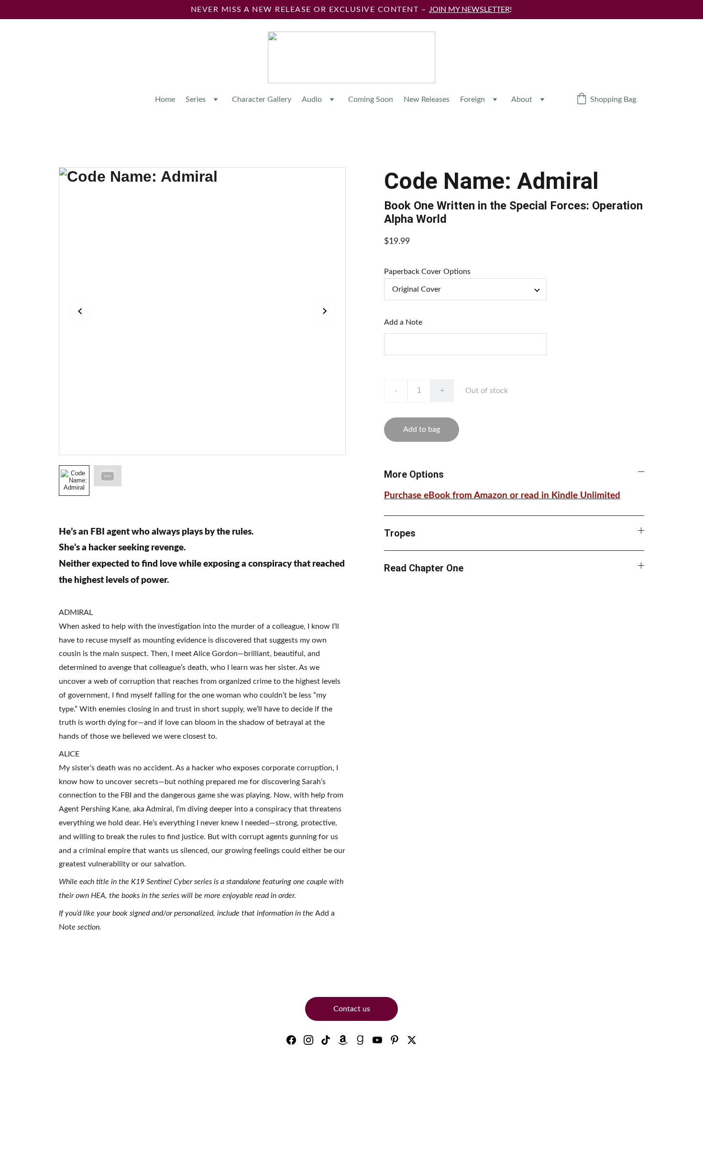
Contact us (351, 1009)
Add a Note (403, 322)
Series (196, 99)
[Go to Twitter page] (412, 1040)
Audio (312, 99)
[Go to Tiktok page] (325, 1040)
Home (165, 99)
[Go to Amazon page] (343, 1040)
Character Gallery (261, 99)
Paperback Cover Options (427, 271)
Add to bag (421, 429)
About (521, 99)
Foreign (472, 99)
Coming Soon (370, 99)
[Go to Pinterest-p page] (394, 1040)
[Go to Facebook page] (291, 1040)
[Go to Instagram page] (308, 1040)
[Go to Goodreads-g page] (360, 1040)
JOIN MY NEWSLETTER (469, 9)
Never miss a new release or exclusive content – (310, 9)
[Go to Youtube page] (377, 1040)
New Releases (427, 99)
